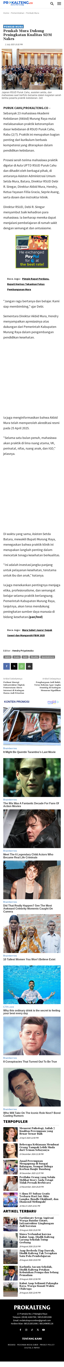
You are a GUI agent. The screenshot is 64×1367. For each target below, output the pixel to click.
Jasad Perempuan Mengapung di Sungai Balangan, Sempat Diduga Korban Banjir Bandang (36, 1165)
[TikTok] (32, 1330)
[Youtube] (44, 1330)
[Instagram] (26, 1330)
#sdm (25, 657)
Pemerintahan (17, 13)
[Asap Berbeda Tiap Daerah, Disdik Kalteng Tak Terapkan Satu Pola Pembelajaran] (10, 1256)
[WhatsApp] (21, 666)
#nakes (17, 657)
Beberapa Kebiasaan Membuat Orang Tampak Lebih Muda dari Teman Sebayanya (39, 1147)
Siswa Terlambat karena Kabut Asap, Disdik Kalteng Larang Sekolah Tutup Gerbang (36, 1238)
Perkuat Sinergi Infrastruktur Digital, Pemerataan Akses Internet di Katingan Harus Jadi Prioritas (14, 688)
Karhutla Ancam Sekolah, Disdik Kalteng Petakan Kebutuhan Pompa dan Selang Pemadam (39, 1271)
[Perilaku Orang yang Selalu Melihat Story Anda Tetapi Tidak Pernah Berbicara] (10, 1183)
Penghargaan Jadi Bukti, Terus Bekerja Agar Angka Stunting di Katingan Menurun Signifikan (47, 686)
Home (6, 13)
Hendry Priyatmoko (23, 650)
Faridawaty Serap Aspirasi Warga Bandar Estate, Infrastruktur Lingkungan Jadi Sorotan (36, 1222)
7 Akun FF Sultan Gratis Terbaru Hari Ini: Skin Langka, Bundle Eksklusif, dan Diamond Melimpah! (38, 1198)
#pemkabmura (48, 657)
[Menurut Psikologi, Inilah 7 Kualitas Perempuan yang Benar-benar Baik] (10, 1134)
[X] (14, 666)
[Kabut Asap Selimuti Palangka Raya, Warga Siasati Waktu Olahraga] (10, 1289)
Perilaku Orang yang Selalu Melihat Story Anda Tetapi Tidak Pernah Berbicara (37, 1180)
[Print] (29, 666)
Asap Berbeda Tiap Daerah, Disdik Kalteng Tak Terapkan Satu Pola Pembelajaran (38, 1253)
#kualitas (34, 657)
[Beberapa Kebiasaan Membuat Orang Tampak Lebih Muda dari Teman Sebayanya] (10, 1150)
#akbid (7, 657)
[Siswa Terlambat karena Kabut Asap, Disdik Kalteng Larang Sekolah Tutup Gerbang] (10, 1240)
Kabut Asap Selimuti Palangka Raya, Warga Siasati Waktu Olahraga (38, 1286)
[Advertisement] (32, 376)
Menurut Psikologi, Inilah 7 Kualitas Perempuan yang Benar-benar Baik (37, 1131)
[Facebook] (6, 666)
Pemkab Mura (32, 13)
